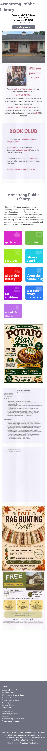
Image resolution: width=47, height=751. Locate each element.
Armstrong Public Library (17, 6)
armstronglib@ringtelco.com (13, 718)
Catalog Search (23, 27)
